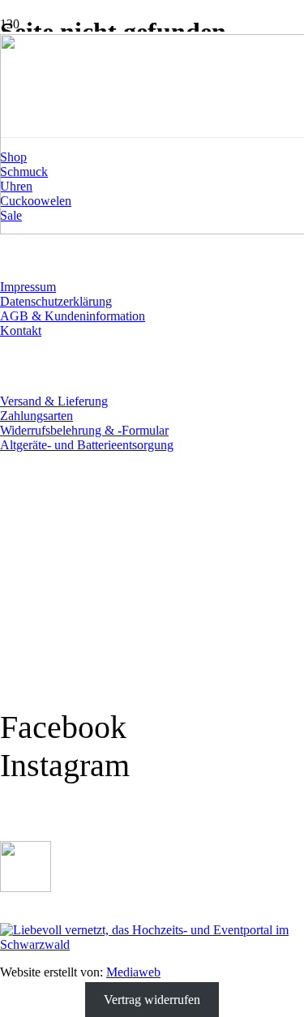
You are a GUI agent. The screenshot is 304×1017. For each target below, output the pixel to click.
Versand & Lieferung (54, 401)
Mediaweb (133, 972)
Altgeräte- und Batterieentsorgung (86, 445)
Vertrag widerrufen (152, 999)
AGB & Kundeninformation (72, 316)
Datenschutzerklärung (56, 301)
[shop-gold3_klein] (25, 888)
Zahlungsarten (36, 416)
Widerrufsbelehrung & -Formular (84, 430)
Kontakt (20, 330)
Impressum (28, 287)
